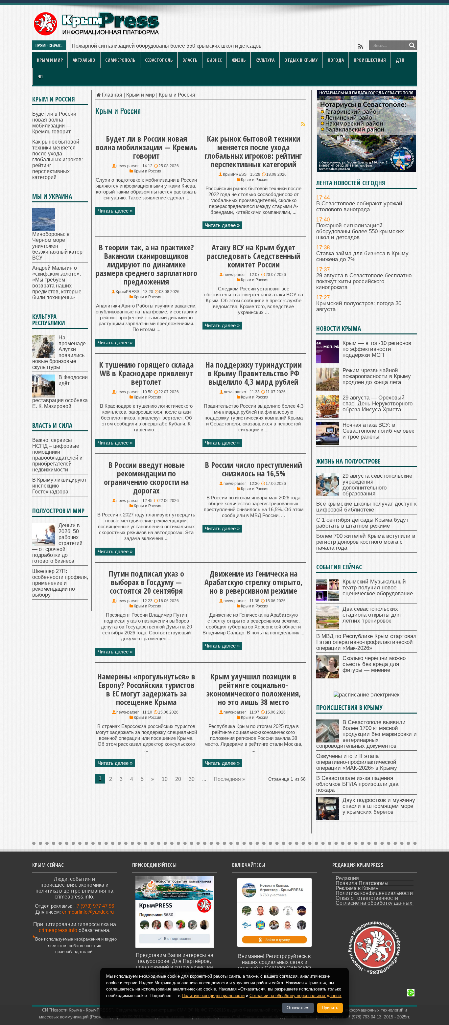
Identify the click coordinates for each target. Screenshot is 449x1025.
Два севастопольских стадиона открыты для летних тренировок (372, 615)
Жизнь (239, 60)
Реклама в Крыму (357, 888)
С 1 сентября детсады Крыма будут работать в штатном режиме (362, 523)
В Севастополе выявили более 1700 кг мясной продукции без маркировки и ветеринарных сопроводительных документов (366, 734)
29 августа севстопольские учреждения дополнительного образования (377, 485)
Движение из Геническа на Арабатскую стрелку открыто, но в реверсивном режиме (253, 582)
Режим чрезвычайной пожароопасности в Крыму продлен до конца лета (377, 376)
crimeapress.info (58, 930)
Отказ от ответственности (367, 898)
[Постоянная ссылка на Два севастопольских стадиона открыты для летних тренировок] (327, 627)
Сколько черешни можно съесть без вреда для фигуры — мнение (374, 664)
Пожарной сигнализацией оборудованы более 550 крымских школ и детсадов (360, 231)
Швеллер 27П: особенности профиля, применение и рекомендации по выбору (60, 583)
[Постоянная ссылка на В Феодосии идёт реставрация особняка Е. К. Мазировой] (43, 396)
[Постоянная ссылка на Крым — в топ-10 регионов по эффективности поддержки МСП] (327, 361)
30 (192, 779)
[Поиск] (412, 45)
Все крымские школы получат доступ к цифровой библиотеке (366, 507)
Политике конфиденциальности (213, 995)
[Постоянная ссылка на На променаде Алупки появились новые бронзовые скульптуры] (43, 356)
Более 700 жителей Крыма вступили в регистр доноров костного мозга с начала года (365, 542)
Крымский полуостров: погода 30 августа (358, 306)
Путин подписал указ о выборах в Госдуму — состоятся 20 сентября (146, 582)
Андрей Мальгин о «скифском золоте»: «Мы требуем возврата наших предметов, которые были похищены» (57, 282)
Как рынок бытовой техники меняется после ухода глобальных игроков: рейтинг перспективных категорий (253, 151)
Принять (330, 1007)
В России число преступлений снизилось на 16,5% (253, 469)
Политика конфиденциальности (374, 893)
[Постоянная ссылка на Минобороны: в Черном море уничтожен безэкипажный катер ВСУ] (43, 229)
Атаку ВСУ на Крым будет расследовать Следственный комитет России (253, 256)
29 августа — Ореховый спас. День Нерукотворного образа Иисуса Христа (378, 404)
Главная (112, 95)
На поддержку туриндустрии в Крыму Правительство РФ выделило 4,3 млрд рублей (253, 373)
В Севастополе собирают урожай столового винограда (359, 206)
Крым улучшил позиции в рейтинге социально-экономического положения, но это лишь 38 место (253, 689)
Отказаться (298, 1007)
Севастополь (159, 60)
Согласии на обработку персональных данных (295, 995)
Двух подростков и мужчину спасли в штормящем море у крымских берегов (379, 806)
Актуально (84, 60)
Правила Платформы (362, 883)
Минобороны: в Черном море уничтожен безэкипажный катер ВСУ (57, 246)
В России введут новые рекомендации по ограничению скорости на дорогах (146, 477)
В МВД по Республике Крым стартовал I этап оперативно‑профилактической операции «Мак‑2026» (366, 642)
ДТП (400, 60)
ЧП (40, 76)
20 (178, 779)
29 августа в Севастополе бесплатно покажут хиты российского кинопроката (364, 281)
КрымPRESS (235, 174)
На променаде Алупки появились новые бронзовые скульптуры (59, 352)
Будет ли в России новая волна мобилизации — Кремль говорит (146, 147)
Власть (189, 60)
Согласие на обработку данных (374, 903)
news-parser (127, 166)
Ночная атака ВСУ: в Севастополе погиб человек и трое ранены (378, 431)
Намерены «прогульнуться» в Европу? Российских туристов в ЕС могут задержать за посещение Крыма (146, 689)
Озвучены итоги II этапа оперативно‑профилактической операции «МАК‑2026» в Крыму (356, 762)
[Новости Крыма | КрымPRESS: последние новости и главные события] (96, 34)
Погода (336, 60)
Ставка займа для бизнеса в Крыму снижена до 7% (362, 256)
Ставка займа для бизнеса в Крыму (115, 46)
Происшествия (370, 60)
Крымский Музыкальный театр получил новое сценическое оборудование (378, 588)
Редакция (347, 878)
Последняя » (229, 779)
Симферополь (120, 60)
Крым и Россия (147, 171)
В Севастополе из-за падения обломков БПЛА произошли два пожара (357, 784)
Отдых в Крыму (301, 60)
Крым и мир (50, 60)
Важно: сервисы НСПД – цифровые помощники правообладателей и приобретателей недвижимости (57, 454)
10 (165, 779)
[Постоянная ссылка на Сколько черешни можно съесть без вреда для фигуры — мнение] (327, 676)
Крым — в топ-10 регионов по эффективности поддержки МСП (377, 349)
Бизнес (214, 60)
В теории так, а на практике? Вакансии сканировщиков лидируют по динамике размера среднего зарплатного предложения (146, 264)
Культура (264, 60)
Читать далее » (115, 211)
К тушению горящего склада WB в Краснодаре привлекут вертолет (146, 373)
